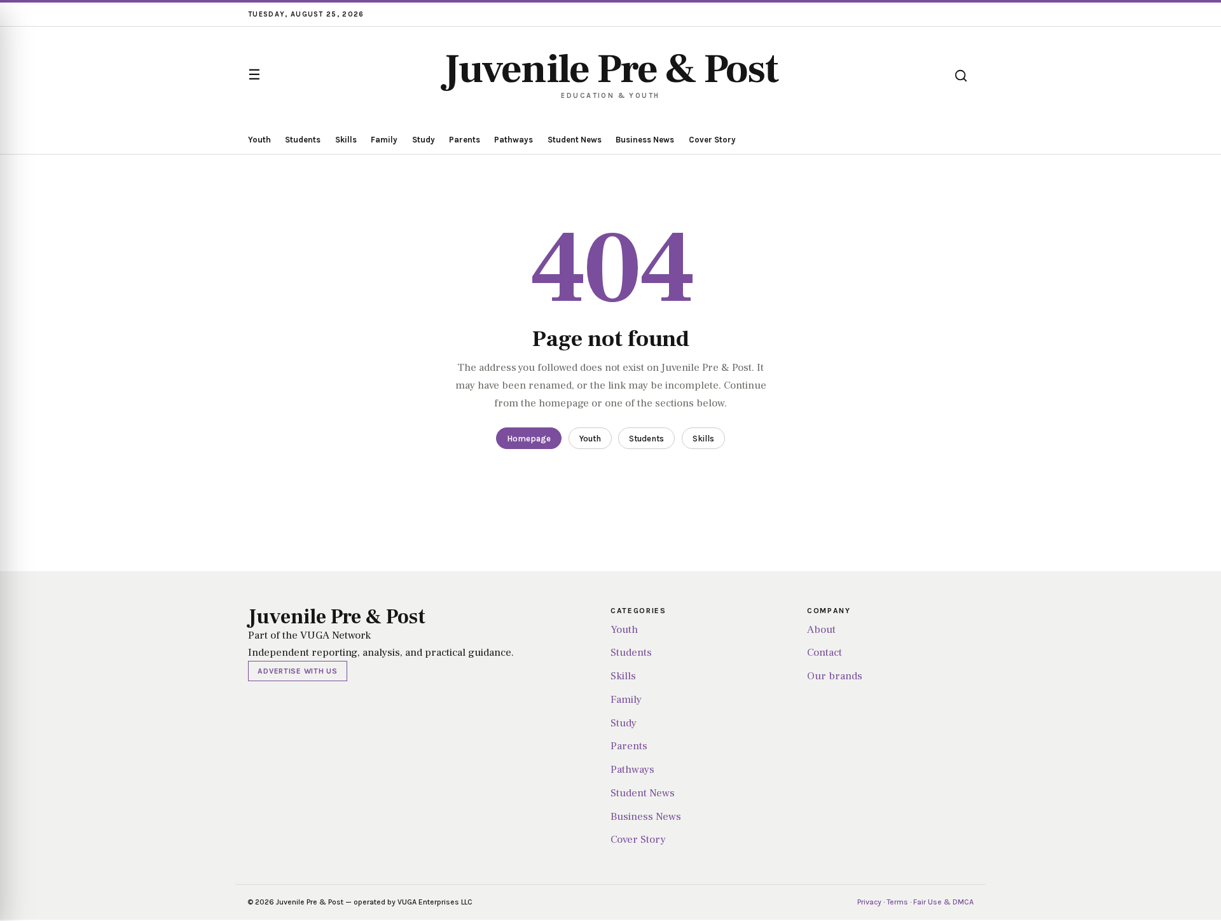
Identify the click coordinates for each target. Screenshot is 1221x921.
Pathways (513, 139)
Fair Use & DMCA (943, 901)
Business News (645, 139)
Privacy (869, 901)
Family (384, 139)
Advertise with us (297, 671)
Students (303, 139)
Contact (824, 653)
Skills (346, 139)
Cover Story (712, 139)
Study (423, 139)
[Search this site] (961, 76)
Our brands (834, 676)
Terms (897, 901)
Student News (575, 139)
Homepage (529, 438)
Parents (464, 139)
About (821, 630)
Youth (259, 139)
